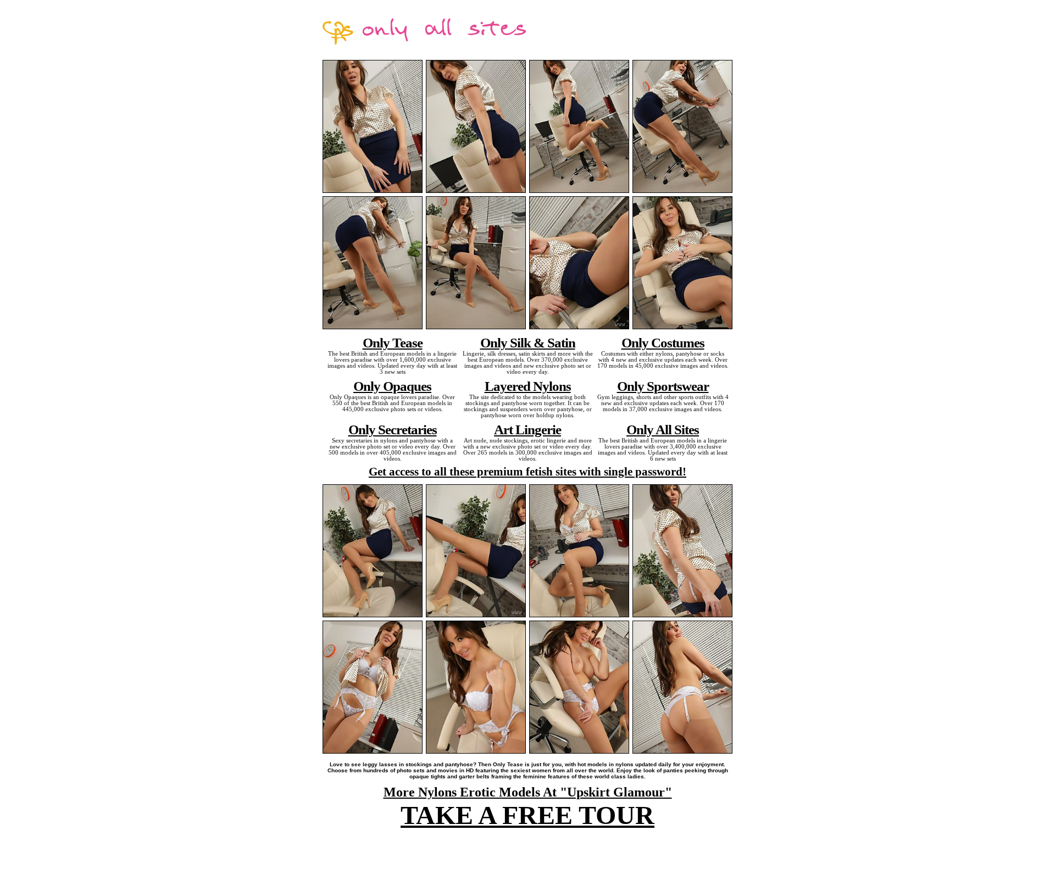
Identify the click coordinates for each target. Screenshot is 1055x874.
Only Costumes (662, 342)
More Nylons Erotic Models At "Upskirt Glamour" (528, 792)
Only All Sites (662, 429)
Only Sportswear (663, 386)
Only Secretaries (392, 429)
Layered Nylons (528, 386)
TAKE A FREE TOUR (527, 814)
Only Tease (393, 342)
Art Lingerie (527, 429)
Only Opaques (392, 386)
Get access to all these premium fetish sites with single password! (527, 471)
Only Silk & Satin (527, 342)
